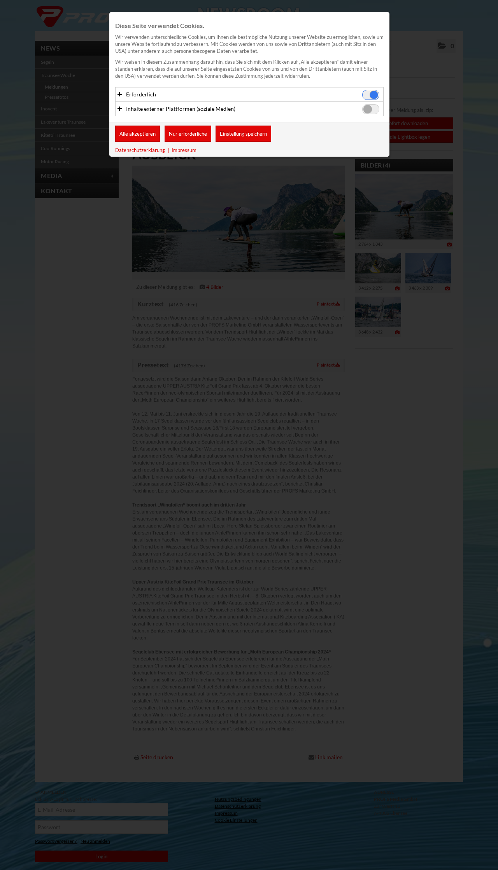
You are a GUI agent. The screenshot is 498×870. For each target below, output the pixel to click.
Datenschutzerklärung (140, 150)
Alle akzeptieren (137, 134)
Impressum (184, 150)
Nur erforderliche (188, 134)
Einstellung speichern (243, 134)
